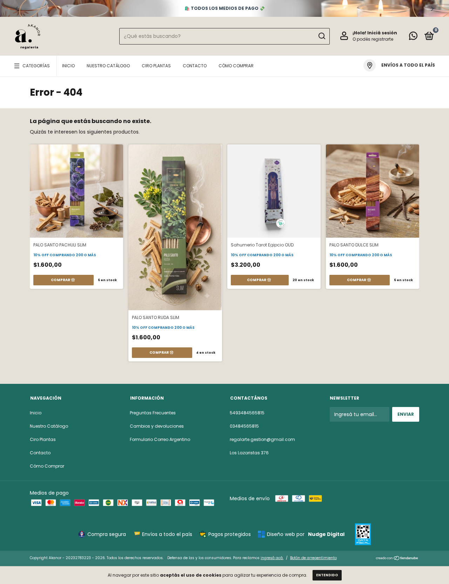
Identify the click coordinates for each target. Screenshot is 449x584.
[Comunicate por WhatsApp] (413, 37)
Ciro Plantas (156, 66)
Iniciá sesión (382, 33)
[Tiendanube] (397, 558)
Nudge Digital (326, 534)
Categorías (36, 66)
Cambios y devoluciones (157, 426)
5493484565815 (247, 413)
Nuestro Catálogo (108, 66)
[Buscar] (321, 36)
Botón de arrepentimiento (313, 558)
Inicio (68, 66)
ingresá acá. (272, 558)
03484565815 (244, 426)
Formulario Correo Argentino (160, 439)
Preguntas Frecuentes (153, 413)
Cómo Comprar (236, 66)
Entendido (327, 575)
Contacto (195, 66)
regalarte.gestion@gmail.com (262, 439)
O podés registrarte (373, 39)
